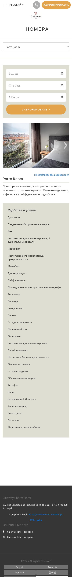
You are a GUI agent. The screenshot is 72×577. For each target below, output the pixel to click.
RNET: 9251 (36, 519)
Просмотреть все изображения (51, 174)
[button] (8, 145)
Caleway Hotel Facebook (20, 531)
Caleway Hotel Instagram (20, 537)
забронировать (35, 109)
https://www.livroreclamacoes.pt (45, 514)
